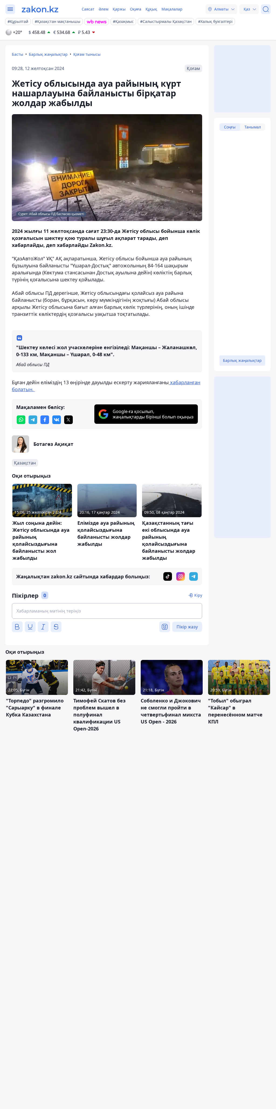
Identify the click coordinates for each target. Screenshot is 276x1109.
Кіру (198, 595)
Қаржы (119, 9)
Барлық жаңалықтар (48, 54)
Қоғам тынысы (87, 54)
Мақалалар (171, 9)
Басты (17, 54)
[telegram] (33, 420)
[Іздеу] (266, 9)
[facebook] (45, 420)
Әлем (103, 9)
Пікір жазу (187, 627)
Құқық (151, 9)
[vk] (56, 420)
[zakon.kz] (40, 9)
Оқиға (135, 9)
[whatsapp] (21, 420)
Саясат (88, 9)
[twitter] (68, 420)
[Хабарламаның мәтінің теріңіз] (107, 611)
